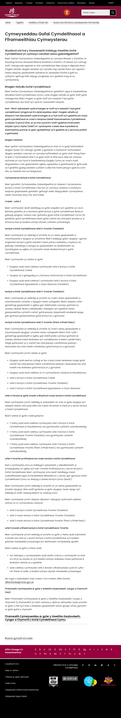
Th (70, 653)
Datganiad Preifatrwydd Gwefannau (22, 689)
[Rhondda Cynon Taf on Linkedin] (95, 665)
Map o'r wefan (11, 670)
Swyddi (91, 3)
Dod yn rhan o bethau (66, 3)
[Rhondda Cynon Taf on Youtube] (101, 665)
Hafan (8, 22)
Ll (102, 649)
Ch (49, 649)
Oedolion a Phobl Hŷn (38, 22)
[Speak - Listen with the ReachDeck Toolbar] (67, 12)
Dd (60, 649)
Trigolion (9, 3)
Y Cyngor (29, 3)
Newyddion (81, 3)
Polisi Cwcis (10, 683)
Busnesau (19, 3)
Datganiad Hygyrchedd (16, 696)
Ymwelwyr (39, 3)
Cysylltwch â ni (12, 664)
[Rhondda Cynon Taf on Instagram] (89, 665)
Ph (45, 653)
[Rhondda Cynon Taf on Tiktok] (108, 665)
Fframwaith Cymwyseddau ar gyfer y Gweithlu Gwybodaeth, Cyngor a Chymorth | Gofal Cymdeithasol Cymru (42, 618)
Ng (84, 649)
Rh (55, 653)
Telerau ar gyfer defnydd (16, 677)
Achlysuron (50, 3)
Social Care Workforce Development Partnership (76, 22)
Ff (74, 649)
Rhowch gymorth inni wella (18, 638)
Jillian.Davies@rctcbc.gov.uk (19, 582)
